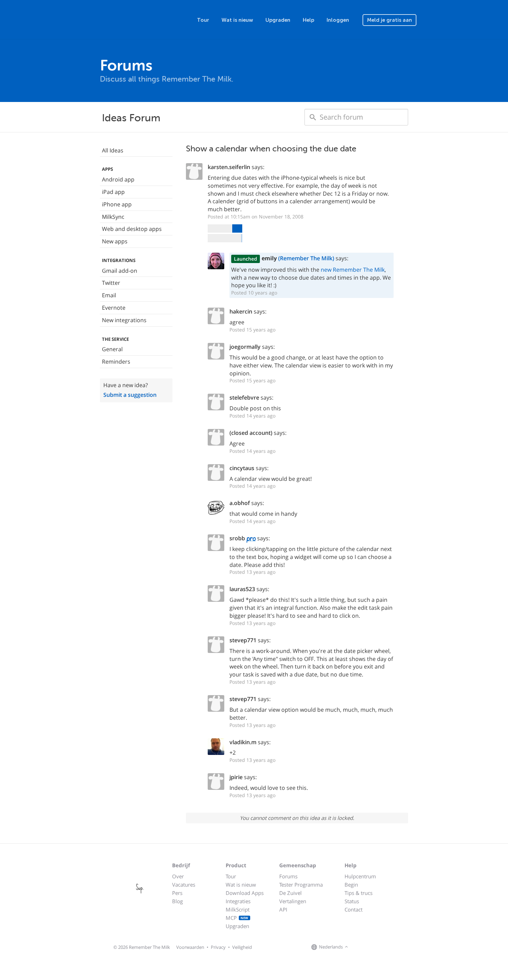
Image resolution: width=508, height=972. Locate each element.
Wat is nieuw (237, 20)
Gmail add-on (119, 270)
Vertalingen (292, 901)
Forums (288, 876)
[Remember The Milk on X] (369, 947)
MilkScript (238, 909)
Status (352, 901)
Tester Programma (301, 884)
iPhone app (117, 204)
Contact (354, 909)
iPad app (113, 192)
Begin (351, 884)
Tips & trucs (359, 892)
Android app (118, 179)
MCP (237, 917)
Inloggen (338, 20)
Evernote (113, 307)
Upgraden (277, 20)
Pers (177, 892)
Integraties (238, 901)
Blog (177, 901)
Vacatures (183, 884)
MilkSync (113, 217)
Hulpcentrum (360, 876)
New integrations (124, 320)
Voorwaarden (190, 947)
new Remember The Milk (353, 269)
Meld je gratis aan (389, 20)
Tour (203, 20)
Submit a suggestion (130, 395)
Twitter (111, 283)
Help (308, 20)
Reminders (116, 361)
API (283, 909)
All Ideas (112, 150)
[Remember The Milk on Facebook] (359, 947)
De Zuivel (290, 892)
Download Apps (245, 892)
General (112, 349)
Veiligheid (242, 947)
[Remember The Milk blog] (378, 947)
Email (109, 295)
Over (178, 876)
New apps (115, 241)
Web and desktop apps (132, 229)
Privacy (218, 947)
